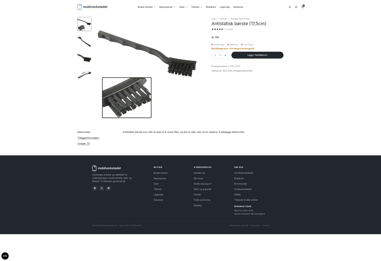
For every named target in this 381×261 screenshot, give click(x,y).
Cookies (266, 225)
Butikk (158, 167)
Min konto (198, 178)
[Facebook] (94, 188)
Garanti (197, 194)
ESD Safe (227, 70)
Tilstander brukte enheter (246, 200)
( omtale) (228, 29)
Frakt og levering (202, 200)
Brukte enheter (145, 7)
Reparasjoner (166, 7)
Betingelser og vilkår (239, 225)
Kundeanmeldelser (243, 189)
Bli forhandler (240, 184)
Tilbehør (195, 7)
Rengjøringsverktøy (240, 18)
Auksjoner (238, 7)
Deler (182, 7)
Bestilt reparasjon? (202, 184)
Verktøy (223, 18)
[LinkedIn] (108, 188)
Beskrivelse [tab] (83, 131)
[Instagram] (101, 188)
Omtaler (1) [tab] (83, 143)
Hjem (213, 18)
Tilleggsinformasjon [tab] (88, 137)
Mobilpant (211, 7)
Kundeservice (202, 167)
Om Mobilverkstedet (243, 173)
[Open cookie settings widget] (5, 255)
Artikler (237, 194)
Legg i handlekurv (257, 54)
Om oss (238, 167)
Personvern (255, 225)
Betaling (198, 205)
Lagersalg (225, 7)
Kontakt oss (199, 173)
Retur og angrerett (202, 189)
